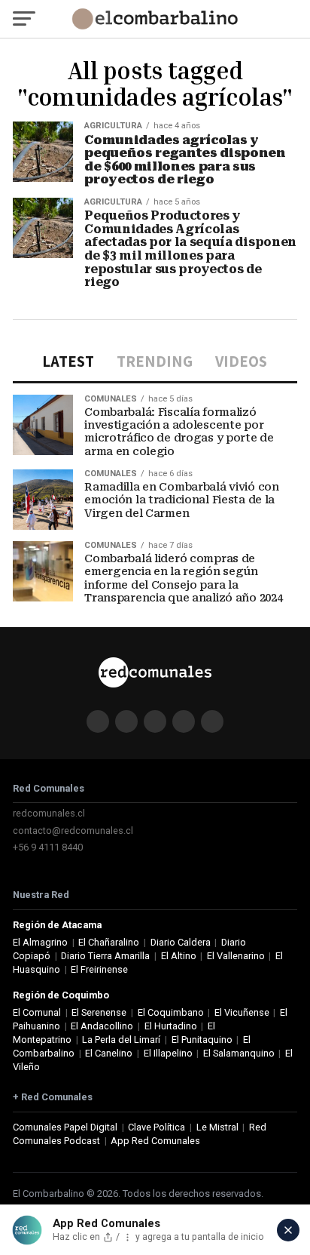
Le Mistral (217, 1127)
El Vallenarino (236, 955)
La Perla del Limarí (121, 1039)
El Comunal (37, 1012)
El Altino (178, 955)
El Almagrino (40, 942)
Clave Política (156, 1127)
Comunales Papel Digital (65, 1127)
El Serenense (98, 1012)
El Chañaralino (108, 942)
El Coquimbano (171, 1012)
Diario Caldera (180, 942)
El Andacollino (102, 1026)
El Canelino (108, 1053)
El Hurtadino (170, 1026)
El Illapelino (168, 1053)
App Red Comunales (155, 1140)
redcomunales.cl (49, 813)
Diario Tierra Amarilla (105, 955)
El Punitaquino (202, 1039)
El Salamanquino (239, 1053)
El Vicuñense (241, 1012)
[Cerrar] (288, 1230)
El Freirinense (99, 969)
